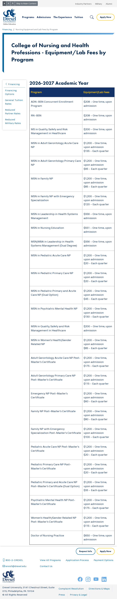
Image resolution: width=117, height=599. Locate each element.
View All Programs (50, 560)
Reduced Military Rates (13, 121)
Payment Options (103, 560)
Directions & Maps (99, 588)
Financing (7, 29)
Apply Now (105, 17)
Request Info (85, 551)
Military (98, 4)
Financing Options (11, 92)
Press (62, 594)
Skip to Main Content (26, 3)
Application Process (77, 560)
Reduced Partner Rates (12, 111)
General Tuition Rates (14, 102)
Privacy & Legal (78, 594)
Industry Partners (83, 4)
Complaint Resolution (71, 588)
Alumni (109, 4)
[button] (28, 17)
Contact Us (46, 566)
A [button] (4, 3)
